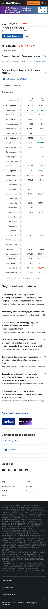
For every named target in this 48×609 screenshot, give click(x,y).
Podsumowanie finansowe (10, 61)
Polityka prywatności (8, 587)
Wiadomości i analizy (31, 56)
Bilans (30, 61)
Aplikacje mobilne (8, 486)
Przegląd (5, 56)
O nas (28, 482)
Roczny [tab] (7, 86)
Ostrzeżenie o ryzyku (9, 594)
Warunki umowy (7, 580)
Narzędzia (5, 495)
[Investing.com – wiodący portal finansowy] (13, 3)
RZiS (23, 61)
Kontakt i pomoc (32, 491)
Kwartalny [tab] (17, 86)
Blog (3, 482)
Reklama (29, 486)
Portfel (4, 491)
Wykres (15, 56)
